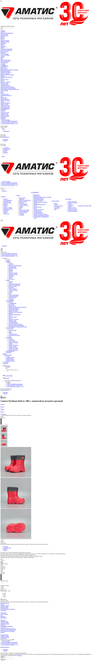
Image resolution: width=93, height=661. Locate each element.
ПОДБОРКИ (12, 340)
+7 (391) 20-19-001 (9, 122)
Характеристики (7, 547)
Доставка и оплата (10, 357)
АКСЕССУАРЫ (12, 330)
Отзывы (5, 550)
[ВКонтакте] (1, 397)
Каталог (8, 260)
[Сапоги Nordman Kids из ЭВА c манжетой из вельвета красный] (16, 477)
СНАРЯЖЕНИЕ (12, 303)
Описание (5, 546)
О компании (3, 610)
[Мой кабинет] (1, 247)
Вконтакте (5, 139)
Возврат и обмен (4, 606)
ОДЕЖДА (11, 264)
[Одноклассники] (3, 397)
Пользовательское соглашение (8, 609)
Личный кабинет (4, 608)
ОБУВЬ (10, 282)
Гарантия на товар (5, 623)
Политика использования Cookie (8, 630)
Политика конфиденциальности (8, 628)
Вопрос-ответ (4, 638)
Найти (2, 659)
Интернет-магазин (5, 603)
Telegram (5, 140)
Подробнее (19, 655)
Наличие (5, 549)
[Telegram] (5, 397)
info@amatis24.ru (5, 137)
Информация (4, 617)
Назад (8, 259)
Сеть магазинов (4, 614)
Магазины (3, 620)
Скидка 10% (3, 627)
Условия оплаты (4, 621)
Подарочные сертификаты (7, 626)
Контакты (3, 616)
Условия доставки (5, 622)
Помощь (2, 632)
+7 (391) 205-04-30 (9, 123)
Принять (2, 656)
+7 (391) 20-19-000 (5, 119)
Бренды (2, 604)
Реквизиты (3, 625)
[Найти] (2, 29)
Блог (2, 615)
